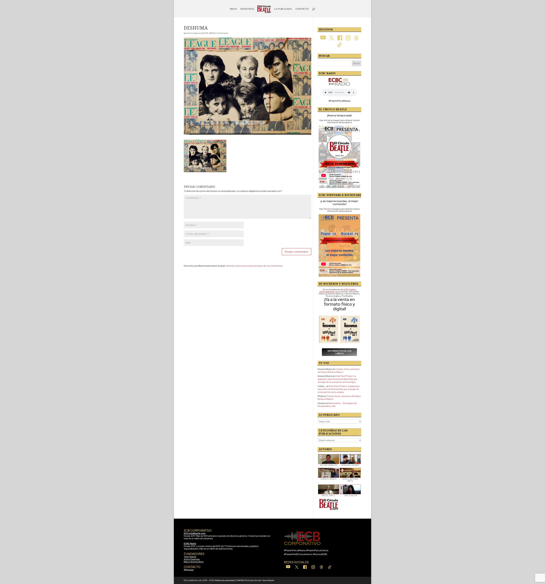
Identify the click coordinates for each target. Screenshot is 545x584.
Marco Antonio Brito (194, 561)
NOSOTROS (247, 9)
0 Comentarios (221, 33)
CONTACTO (302, 9)
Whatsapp (189, 569)
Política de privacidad (225, 580)
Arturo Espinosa (194, 33)
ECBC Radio (190, 543)
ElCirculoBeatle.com (195, 533)
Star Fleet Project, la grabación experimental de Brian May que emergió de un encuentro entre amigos (337, 379)
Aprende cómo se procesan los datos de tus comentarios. (254, 265)
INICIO (233, 9)
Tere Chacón (190, 556)
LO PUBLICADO (283, 9)
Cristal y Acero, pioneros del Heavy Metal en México (339, 371)
